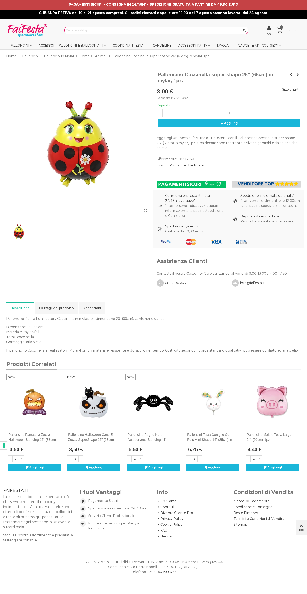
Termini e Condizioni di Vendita (258, 519)
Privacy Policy (171, 519)
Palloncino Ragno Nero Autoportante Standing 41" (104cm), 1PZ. (147, 440)
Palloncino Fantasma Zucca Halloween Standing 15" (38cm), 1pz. (33, 440)
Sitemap (240, 525)
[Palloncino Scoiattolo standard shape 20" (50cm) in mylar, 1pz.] (291, 75)
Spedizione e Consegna (252, 507)
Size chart (290, 89)
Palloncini (19, 45)
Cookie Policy (171, 525)
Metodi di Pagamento (251, 501)
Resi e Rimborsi (245, 513)
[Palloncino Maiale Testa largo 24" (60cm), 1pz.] (272, 402)
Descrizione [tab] (20, 308)
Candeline (162, 45)
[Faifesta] (28, 30)
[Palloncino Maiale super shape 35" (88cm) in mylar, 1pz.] (297, 75)
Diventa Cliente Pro (176, 513)
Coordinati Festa (128, 45)
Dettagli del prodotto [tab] (56, 308)
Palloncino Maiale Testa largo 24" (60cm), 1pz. (269, 437)
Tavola (223, 45)
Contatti (167, 507)
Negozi (166, 536)
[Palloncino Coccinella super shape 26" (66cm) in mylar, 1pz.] (145, 210)
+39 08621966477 (161, 572)
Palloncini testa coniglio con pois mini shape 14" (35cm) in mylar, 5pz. (209, 440)
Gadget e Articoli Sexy (258, 45)
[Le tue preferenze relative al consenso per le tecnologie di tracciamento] (4, 445)
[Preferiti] (59, 434)
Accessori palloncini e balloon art (71, 45)
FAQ (163, 530)
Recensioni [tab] (92, 308)
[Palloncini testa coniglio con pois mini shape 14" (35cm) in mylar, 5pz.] (213, 402)
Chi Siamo (168, 501)
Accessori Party (192, 45)
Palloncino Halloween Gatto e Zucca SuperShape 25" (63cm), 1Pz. (91, 440)
